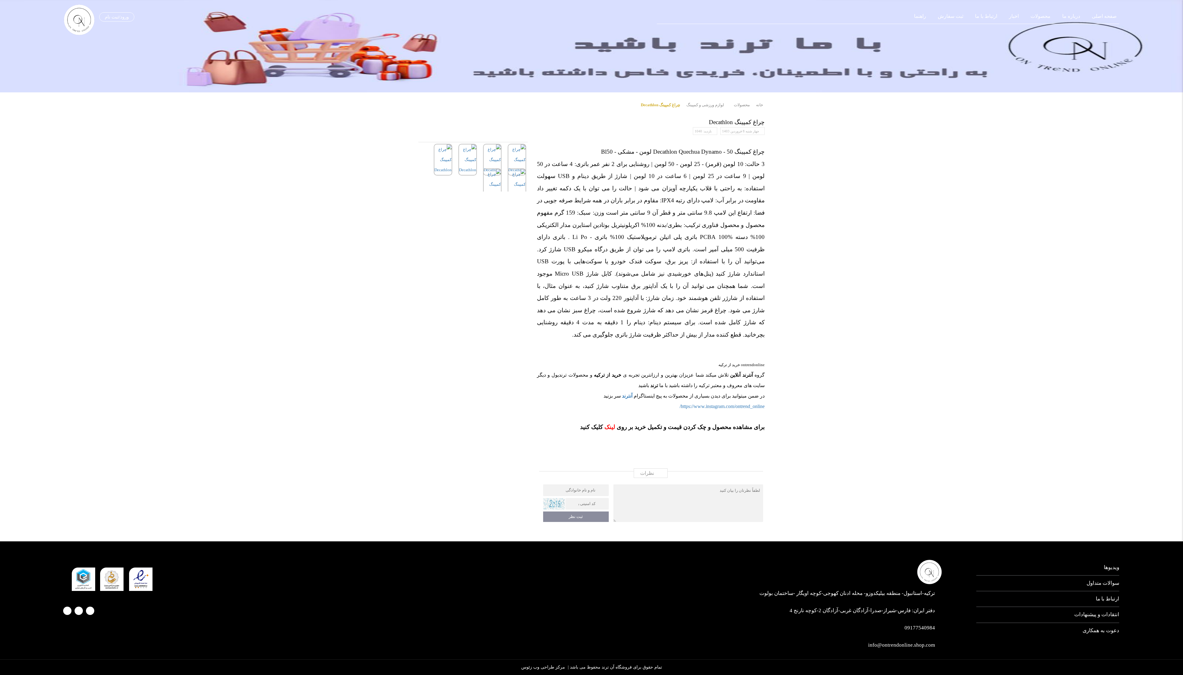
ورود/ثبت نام (117, 16)
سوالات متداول (1103, 583)
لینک (609, 427)
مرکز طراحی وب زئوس (543, 667)
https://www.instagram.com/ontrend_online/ (722, 406)
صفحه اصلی (1104, 16)
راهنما (920, 16)
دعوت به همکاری (1101, 630)
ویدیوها (1111, 567)
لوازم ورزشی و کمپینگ (705, 105)
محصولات (1041, 16)
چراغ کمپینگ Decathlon (660, 105)
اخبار (1014, 16)
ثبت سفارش (950, 16)
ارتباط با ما (986, 16)
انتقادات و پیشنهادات (1096, 614)
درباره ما (1071, 16)
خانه (759, 105)
